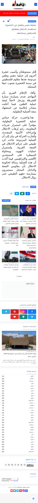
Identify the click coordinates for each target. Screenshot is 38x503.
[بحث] (2, 4)
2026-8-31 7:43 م (30, 351)
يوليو (32, 398)
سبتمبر (31, 403)
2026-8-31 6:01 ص (12, 263)
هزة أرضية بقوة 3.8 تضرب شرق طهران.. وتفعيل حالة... (11, 243)
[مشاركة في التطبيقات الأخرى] (11, 193)
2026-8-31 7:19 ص (12, 238)
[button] (27, 193)
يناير (32, 383)
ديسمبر (31, 381)
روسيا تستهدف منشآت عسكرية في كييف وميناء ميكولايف (11, 267)
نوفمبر (31, 378)
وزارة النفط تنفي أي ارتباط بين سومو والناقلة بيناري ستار (20, 355)
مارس (31, 388)
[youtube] (15, 316)
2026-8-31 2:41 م (12, 217)
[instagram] (23, 311)
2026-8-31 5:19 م (30, 217)
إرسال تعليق (30, 283)
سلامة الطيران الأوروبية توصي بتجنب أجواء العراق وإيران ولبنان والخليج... (11, 221)
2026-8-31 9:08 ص (30, 238)
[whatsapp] (23, 316)
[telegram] (6, 311)
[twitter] (32, 316)
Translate (15, 481)
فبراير (32, 386)
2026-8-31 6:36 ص (30, 263)
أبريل (32, 391)
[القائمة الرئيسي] (35, 4)
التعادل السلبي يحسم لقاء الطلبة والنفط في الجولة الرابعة (13, 13)
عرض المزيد (6, 200)
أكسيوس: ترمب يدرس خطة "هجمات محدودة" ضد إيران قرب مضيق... (28, 221)
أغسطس (30, 400)
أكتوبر (32, 376)
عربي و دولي (32, 21)
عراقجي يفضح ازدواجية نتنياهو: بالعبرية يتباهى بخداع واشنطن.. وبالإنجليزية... (29, 244)
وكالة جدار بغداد (12, 487)
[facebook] (32, 311)
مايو (32, 393)
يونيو (32, 395)
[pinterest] (15, 311)
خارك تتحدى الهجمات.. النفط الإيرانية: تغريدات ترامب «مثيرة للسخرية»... (28, 267)
